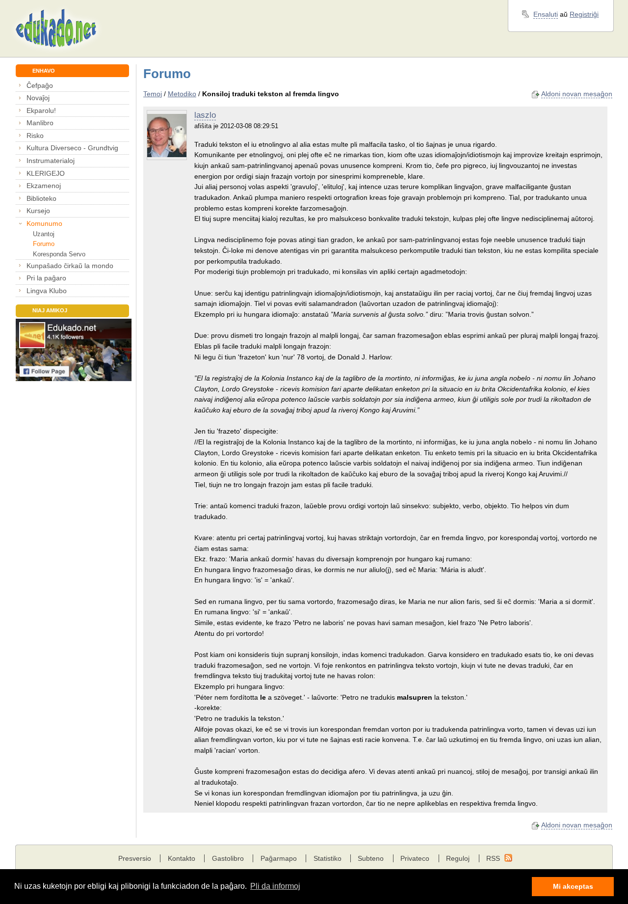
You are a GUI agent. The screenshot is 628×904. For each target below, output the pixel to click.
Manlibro (39, 123)
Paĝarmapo (279, 858)
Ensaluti (545, 14)
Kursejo (38, 211)
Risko (35, 135)
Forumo (43, 243)
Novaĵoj (38, 98)
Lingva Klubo (46, 291)
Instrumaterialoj (50, 160)
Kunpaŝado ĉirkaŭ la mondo (69, 266)
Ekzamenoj (43, 186)
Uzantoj (43, 234)
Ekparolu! (41, 110)
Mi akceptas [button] (573, 886)
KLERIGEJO (45, 173)
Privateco (414, 858)
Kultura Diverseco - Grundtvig (72, 148)
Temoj (152, 94)
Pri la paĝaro (46, 278)
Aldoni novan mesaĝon (576, 94)
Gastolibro (228, 858)
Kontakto (181, 858)
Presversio (134, 858)
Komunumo (44, 223)
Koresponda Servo (59, 254)
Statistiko (327, 858)
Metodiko (182, 94)
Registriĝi (584, 14)
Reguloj (458, 858)
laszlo (205, 115)
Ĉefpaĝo (39, 85)
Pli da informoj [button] (275, 886)
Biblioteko (41, 198)
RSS (493, 858)
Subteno (371, 858)
